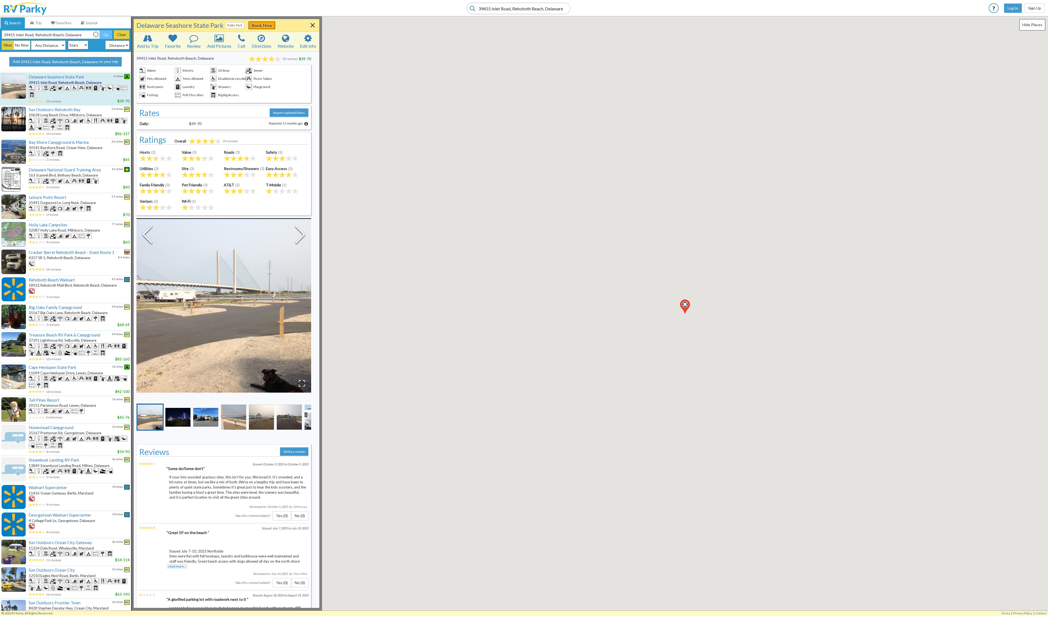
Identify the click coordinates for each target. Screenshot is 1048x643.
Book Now (262, 25)
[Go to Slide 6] (289, 417)
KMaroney (300, 506)
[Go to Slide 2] (178, 417)
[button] (685, 306)
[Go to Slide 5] (261, 417)
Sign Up (1034, 8)
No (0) (300, 515)
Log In (1013, 8)
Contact (1041, 613)
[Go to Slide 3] (205, 417)
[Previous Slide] (147, 236)
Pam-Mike (300, 573)
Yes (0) (282, 515)
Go (106, 34)
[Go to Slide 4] (233, 417)
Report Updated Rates (289, 113)
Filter (8, 45)
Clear (121, 34)
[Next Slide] (300, 236)
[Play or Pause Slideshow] (145, 383)
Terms (1005, 613)
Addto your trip (65, 61)
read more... (177, 566)
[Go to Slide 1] (150, 417)
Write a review (294, 452)
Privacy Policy (1022, 613)
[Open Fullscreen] (302, 383)
